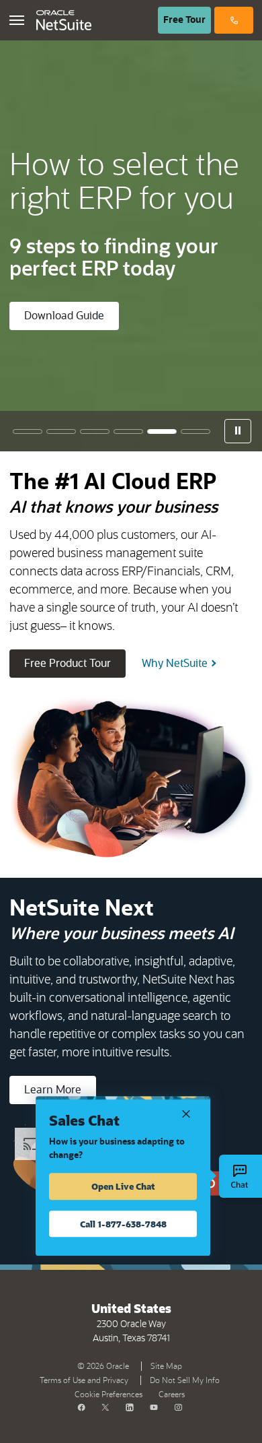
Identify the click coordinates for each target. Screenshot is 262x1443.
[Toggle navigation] (16, 20)
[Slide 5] (162, 431)
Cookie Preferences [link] (108, 1394)
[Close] (186, 1112)
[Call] (233, 20)
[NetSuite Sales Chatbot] (240, 1176)
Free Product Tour (75, 663)
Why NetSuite (175, 663)
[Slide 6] (195, 431)
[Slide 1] (27, 431)
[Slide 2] (61, 431)
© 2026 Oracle (105, 1364)
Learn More (52, 1090)
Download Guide (64, 316)
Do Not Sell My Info (187, 1379)
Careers (172, 1394)
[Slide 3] (95, 431)
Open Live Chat (123, 1186)
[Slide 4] (128, 431)
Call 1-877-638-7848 (123, 1223)
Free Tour (187, 20)
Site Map (166, 1366)
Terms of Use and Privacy (87, 1379)
